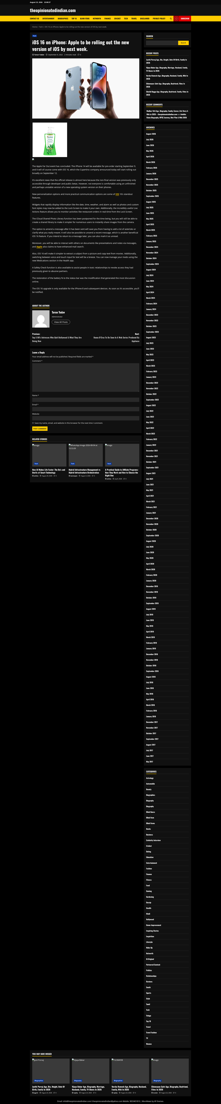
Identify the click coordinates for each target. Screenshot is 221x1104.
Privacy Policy (159, 18)
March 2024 (150, 298)
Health (148, 908)
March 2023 (150, 365)
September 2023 (152, 331)
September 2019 (152, 603)
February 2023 (151, 371)
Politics (149, 970)
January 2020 (151, 580)
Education (149, 857)
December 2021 (152, 450)
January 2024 (151, 309)
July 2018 (149, 682)
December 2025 (152, 179)
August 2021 (151, 473)
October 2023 (151, 326)
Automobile (150, 783)
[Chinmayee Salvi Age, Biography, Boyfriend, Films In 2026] (170, 1071)
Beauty (148, 789)
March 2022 (150, 433)
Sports (148, 993)
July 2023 (149, 343)
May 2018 (149, 693)
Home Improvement (153, 925)
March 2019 (150, 637)
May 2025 (149, 218)
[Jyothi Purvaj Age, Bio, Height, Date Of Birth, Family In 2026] (51, 1071)
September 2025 (152, 196)
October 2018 (151, 665)
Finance (107, 18)
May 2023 (149, 354)
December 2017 (152, 722)
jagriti (36, 1093)
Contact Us (34, 18)
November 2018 (152, 659)
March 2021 (150, 501)
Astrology (149, 778)
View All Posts (61, 322)
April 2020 (150, 563)
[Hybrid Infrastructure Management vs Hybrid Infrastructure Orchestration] (86, 455)
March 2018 (150, 705)
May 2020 (149, 558)
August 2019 (151, 609)
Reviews (149, 981)
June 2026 (150, 145)
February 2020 (151, 575)
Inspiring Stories (152, 930)
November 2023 (152, 320)
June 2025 (150, 213)
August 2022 (151, 405)
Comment (37, 361)
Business (149, 834)
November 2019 (152, 592)
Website (35, 414)
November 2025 (152, 184)
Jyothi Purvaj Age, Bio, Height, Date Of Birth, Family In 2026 (48, 1088)
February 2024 (151, 303)
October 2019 (151, 597)
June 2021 (150, 484)
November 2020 (152, 524)
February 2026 (151, 167)
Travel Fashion (151, 1032)
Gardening (150, 896)
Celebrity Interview (153, 840)
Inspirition (150, 936)
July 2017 (149, 750)
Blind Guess (150, 812)
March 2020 (150, 569)
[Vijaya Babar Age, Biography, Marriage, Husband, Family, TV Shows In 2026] (90, 1071)
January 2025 (151, 241)
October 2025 (151, 190)
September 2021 (152, 467)
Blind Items (84, 18)
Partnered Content (153, 964)
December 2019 (152, 586)
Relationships (151, 976)
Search (149, 36)
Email (35, 404)
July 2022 (149, 411)
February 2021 (151, 507)
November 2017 (152, 727)
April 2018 (150, 699)
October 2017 (151, 733)
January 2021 (151, 512)
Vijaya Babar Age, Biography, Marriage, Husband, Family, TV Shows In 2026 (88, 1088)
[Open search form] (171, 18)
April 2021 (150, 495)
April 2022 (150, 428)
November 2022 (152, 388)
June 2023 (150, 348)
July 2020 (149, 546)
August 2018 (151, 676)
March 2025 (150, 230)
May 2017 (149, 761)
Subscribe (185, 18)
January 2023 (151, 377)
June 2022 (150, 416)
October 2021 (151, 461)
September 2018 (152, 671)
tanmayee (73, 476)
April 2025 (150, 224)
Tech (126, 18)
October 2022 (151, 394)
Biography (150, 800)
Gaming (149, 891)
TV (147, 1038)
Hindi (148, 913)
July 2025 (149, 207)
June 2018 (150, 688)
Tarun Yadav (39, 55)
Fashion (149, 868)
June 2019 (150, 620)
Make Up (149, 947)
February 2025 (151, 235)
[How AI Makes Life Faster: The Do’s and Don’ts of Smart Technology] (49, 455)
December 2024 (152, 247)
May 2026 (149, 150)
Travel (134, 18)
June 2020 (150, 552)
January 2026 (151, 173)
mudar (155, 1093)
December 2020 (152, 518)
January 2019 (151, 648)
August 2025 (151, 201)
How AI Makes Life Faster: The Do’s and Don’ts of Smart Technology (48, 471)
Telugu (148, 1015)
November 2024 (152, 252)
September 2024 (152, 264)
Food (148, 885)
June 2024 (150, 281)
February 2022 (151, 439)
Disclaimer (144, 18)
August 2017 (150, 744)
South (148, 987)
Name (35, 395)
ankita (36, 476)
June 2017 (150, 756)
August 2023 (151, 337)
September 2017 (152, 739)
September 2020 (152, 535)
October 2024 (151, 258)
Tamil (148, 1004)
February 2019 (151, 642)
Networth (97, 18)
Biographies (63, 18)
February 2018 (151, 710)
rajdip (76, 1093)
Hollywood (150, 919)
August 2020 (151, 541)
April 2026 (150, 156)
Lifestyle (149, 942)
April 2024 (150, 292)
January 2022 (151, 445)
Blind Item (150, 817)
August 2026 (151, 133)
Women (149, 1043)
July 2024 (149, 275)
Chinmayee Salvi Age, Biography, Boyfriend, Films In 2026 (169, 1088)
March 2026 (150, 162)
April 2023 (150, 360)
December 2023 (152, 314)
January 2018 (151, 716)
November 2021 (152, 456)
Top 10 (74, 18)
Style (148, 998)
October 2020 (151, 529)
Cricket (117, 18)
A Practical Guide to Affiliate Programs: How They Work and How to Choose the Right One (121, 472)
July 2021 (149, 478)
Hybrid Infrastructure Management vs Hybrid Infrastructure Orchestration (84, 471)
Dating (148, 851)
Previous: (56, 337)
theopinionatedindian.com (53, 10)
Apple (39, 246)
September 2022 (152, 399)
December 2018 (152, 654)
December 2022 (152, 382)
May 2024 (149, 286)
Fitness (149, 879)
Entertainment (48, 18)
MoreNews (146, 1101)
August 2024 (151, 269)
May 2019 (149, 626)
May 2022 (149, 422)
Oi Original (150, 959)
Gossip (148, 902)
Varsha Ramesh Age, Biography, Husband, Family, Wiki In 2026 (129, 1088)
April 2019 (150, 631)
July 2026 (149, 139)
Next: (116, 337)
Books (148, 828)
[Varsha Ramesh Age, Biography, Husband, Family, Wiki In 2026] (130, 1071)
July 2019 (149, 614)
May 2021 (149, 490)
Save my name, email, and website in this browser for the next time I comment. (69, 423)
